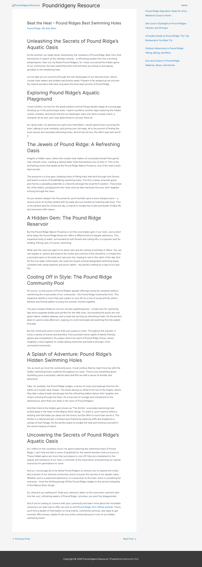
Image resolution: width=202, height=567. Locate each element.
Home (184, 5)
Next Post (129, 538)
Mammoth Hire (131, 559)
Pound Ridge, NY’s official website (95, 507)
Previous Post (21, 538)
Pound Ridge (34, 28)
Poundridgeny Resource (71, 5)
